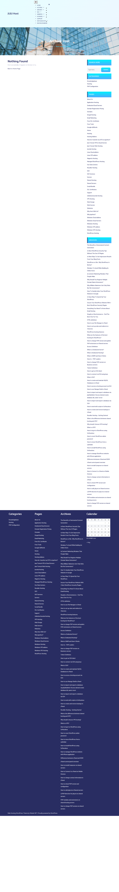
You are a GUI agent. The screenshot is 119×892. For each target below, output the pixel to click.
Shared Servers (91, 183)
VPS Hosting (91, 199)
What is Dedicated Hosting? (95, 353)
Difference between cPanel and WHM (98, 459)
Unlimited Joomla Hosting (94, 196)
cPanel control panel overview (96, 462)
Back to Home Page (14, 68)
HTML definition (92, 320)
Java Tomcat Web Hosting (94, 146)
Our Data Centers (92, 165)
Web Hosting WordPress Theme (18, 813)
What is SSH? (91, 377)
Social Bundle (91, 186)
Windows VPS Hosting (93, 230)
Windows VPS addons (93, 227)
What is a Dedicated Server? (95, 350)
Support (39, 19)
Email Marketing (91, 118)
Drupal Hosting (91, 115)
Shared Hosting (91, 180)
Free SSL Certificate (93, 121)
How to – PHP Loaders (94, 359)
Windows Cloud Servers (94, 221)
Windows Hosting (92, 224)
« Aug (88, 542)
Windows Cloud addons (94, 217)
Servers (39, 10)
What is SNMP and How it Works (96, 356)
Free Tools (90, 124)
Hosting (39, 8)
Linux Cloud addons (93, 152)
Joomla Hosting (91, 149)
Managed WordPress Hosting (95, 161)
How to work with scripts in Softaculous (99, 406)
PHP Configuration (92, 86)
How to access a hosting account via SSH (99, 386)
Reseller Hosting (92, 168)
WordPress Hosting (93, 233)
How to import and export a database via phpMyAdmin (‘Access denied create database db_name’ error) (99, 395)
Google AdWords (92, 127)
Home (39, 5)
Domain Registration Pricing (95, 109)
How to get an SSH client (94, 371)
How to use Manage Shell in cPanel (97, 389)
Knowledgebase (42, 23)
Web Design (90, 202)
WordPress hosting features (95, 332)
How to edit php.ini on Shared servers (98, 488)
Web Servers (91, 205)
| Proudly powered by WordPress (47, 813)
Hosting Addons (92, 137)
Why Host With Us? (93, 211)
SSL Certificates (92, 189)
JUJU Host (13, 14)
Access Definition (92, 346)
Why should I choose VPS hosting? (97, 424)
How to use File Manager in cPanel (97, 323)
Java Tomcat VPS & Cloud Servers (97, 143)
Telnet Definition (92, 368)
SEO (38, 12)
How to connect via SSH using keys (97, 374)
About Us (90, 99)
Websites (39, 14)
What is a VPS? (91, 427)
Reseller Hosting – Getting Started (97, 415)
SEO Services (91, 174)
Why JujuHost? (41, 21)
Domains (39, 17)
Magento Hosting (92, 158)
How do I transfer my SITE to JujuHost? (98, 140)
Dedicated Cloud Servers (94, 105)
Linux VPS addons (92, 155)
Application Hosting (93, 102)
